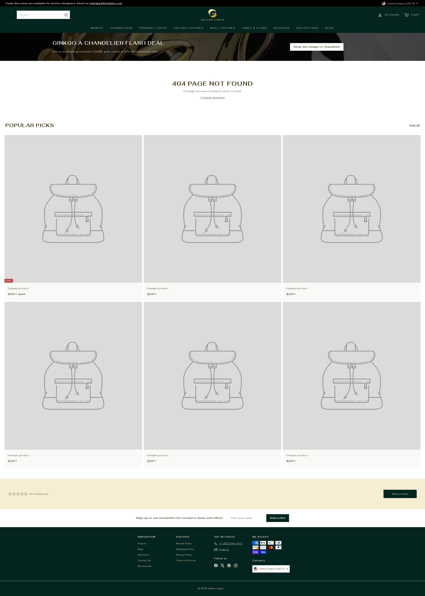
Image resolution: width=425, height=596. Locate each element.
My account (144, 566)
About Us (143, 554)
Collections (307, 27)
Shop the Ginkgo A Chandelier (317, 47)
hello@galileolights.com (106, 3)
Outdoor (282, 27)
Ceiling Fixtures (189, 27)
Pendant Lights (153, 27)
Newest (97, 27)
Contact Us (144, 560)
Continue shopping (212, 97)
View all (414, 125)
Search (142, 543)
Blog (329, 27)
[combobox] (43, 15)
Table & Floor (254, 27)
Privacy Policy (184, 554)
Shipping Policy (185, 549)
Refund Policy (184, 543)
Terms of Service (186, 560)
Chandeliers (121, 27)
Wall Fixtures (222, 27)
